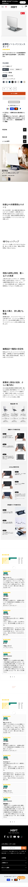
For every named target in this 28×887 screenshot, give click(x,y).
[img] (14, 571)
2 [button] (12, 676)
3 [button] (14, 676)
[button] (6, 49)
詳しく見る (22, 2)
